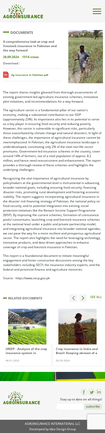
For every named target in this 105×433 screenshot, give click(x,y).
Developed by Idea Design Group (52, 429)
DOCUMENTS (21, 32)
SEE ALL (96, 297)
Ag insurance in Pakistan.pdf (29, 75)
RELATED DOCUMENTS (25, 298)
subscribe (93, 406)
